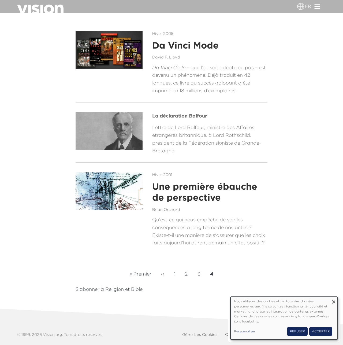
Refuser (297, 331)
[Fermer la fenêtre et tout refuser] (334, 300)
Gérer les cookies (199, 334)
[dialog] (284, 318)
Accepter (321, 331)
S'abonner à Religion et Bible (109, 289)
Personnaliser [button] (244, 331)
